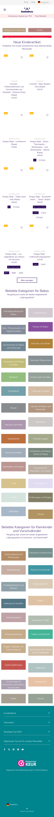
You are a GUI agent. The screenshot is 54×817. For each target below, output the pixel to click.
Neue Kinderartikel (27, 42)
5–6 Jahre (42, 160)
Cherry (35, 264)
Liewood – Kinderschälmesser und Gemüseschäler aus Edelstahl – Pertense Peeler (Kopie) (14, 89)
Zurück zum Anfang (27, 811)
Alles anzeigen (27, 280)
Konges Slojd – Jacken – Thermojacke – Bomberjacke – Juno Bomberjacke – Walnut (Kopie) (40, 147)
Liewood (14, 81)
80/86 (14, 273)
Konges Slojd (14, 139)
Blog (26, 2)
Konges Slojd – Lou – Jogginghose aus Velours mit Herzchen (14, 257)
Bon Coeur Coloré (39, 207)
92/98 (21, 273)
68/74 (7, 273)
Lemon (43, 264)
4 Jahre (43, 213)
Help (33, 2)
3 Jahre (35, 213)
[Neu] (14, 66)
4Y (35, 160)
